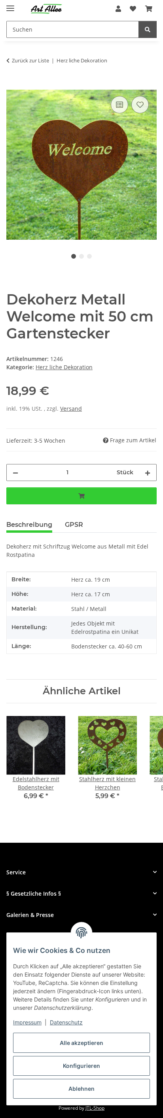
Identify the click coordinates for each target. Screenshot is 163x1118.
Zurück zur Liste (30, 60)
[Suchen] (147, 29)
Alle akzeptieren (81, 1042)
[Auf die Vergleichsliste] (119, 104)
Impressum (27, 1022)
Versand (71, 408)
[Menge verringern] (15, 472)
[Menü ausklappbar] (10, 5)
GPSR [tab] (74, 524)
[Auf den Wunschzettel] (140, 104)
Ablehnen (81, 1088)
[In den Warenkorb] (12, 85)
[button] (118, 9)
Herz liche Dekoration (64, 367)
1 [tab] (73, 256)
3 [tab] (89, 256)
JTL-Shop (94, 1108)
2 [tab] (81, 256)
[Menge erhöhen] (147, 472)
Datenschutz (66, 1022)
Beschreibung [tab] (29, 524)
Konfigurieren (81, 1065)
